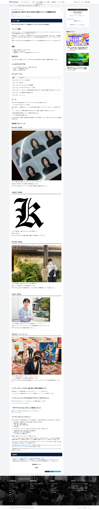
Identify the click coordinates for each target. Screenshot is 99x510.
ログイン (82, 2)
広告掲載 (32, 486)
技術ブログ (11, 490)
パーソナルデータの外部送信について (79, 490)
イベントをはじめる (55, 490)
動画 (10, 492)
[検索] (33, 2)
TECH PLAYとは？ (54, 483)
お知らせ (52, 486)
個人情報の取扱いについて (77, 486)
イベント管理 (53, 492)
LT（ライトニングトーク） (20, 16)
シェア (52, 471)
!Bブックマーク (57, 471)
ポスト (48, 471)
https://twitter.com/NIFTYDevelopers (20, 403)
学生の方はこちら (77, 2)
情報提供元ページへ (36, 464)
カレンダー (11, 486)
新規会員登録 (87, 2)
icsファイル (83, 15)
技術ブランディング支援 (35, 483)
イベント (14, 5)
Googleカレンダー (75, 15)
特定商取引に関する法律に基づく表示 (79, 488)
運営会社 (32, 488)
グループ (11, 496)
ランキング (11, 498)
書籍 (10, 494)
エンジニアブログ (41, 393)
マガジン (11, 488)
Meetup (28, 16)
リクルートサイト (37, 391)
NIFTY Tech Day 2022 (17, 412)
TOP (10, 5)
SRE (13, 16)
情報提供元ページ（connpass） (77, 24)
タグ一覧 (11, 501)
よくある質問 (53, 488)
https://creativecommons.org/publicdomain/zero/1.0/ (47, 448)
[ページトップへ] (13, 2)
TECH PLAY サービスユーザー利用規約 (79, 483)
